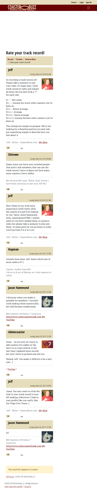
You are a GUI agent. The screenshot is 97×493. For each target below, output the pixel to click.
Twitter (11, 369)
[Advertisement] (48, 30)
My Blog (43, 142)
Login (82, 2)
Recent (10, 59)
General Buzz (30, 59)
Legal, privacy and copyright (13, 486)
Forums (19, 59)
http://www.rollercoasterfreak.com (23, 316)
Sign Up (88, 2)
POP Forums (10, 476)
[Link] (21, 148)
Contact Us (27, 486)
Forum (73, 2)
